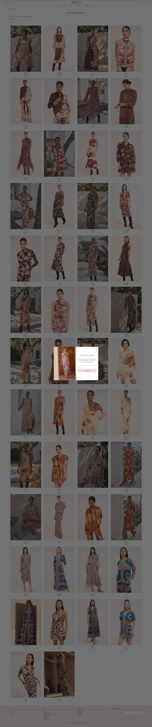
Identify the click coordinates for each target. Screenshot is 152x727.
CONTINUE (87, 370)
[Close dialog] (97, 348)
